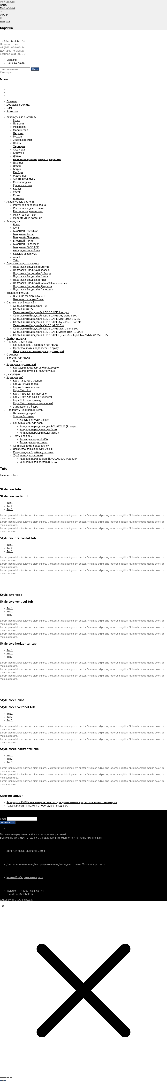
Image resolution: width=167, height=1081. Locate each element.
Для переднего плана (20, 864)
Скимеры (12, 354)
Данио (17, 156)
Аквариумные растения (21, 201)
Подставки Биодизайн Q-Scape (32, 273)
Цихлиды (18, 162)
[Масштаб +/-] (1, 1077)
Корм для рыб (15, 377)
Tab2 (10, 506)
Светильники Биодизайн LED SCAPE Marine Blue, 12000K (48, 331)
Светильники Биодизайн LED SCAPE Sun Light (41, 312)
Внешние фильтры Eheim (28, 299)
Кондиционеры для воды (28, 422)
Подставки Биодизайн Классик (31, 270)
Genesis (17, 361)
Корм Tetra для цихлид (27, 400)
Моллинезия (20, 130)
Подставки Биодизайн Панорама (33, 289)
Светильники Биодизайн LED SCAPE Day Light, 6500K (46, 315)
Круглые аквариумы (25, 253)
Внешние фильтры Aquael (29, 296)
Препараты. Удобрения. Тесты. (25, 409)
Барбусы (18, 152)
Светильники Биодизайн (21, 302)
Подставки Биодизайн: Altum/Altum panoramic (40, 283)
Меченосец (19, 126)
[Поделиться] (8, 1077)
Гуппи (16, 120)
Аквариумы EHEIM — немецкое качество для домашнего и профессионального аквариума (62, 802)
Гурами (17, 136)
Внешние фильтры (18, 292)
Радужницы (20, 175)
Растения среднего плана (28, 208)
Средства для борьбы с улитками (33, 452)
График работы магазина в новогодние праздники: (37, 805)
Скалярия (19, 149)
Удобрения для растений (28, 455)
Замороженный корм (25, 406)
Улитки (17, 191)
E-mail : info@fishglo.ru (20, 894)
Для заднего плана (69, 864)
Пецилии (18, 123)
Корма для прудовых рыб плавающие (36, 367)
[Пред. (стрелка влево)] (1, 1080)
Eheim (16, 224)
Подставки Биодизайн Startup (31, 266)
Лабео (17, 165)
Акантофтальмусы (24, 178)
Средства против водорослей (31, 445)
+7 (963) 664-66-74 (12, 40)
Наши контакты (16, 63)
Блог (9, 92)
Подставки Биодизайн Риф (29, 279)
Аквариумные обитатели (21, 117)
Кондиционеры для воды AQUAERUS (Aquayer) (48, 426)
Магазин (12, 59)
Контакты (12, 95)
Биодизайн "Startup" (25, 231)
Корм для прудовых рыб (21, 364)
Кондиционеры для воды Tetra (38, 429)
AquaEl (17, 257)
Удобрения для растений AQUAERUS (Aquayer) (48, 458)
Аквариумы (13, 221)
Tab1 (10, 502)
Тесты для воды (22, 436)
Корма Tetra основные (26, 387)
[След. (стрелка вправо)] (4, 1080)
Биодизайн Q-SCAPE (26, 247)
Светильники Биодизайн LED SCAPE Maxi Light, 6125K (46, 318)
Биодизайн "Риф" (24, 240)
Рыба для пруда (16, 338)
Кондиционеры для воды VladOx (39, 432)
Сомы (16, 195)
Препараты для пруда (20, 341)
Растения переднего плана (29, 204)
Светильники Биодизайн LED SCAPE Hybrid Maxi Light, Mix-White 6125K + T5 (60, 335)
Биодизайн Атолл (23, 234)
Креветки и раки (22, 185)
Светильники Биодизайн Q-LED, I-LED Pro (38, 325)
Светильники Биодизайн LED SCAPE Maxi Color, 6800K (46, 328)
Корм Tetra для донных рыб (30, 393)
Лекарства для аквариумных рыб (33, 449)
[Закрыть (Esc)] (11, 1077)
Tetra (16, 260)
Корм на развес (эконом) (28, 380)
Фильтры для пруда (18, 357)
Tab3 (10, 509)
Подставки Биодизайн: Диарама (32, 286)
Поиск (35, 69)
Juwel (16, 227)
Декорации (13, 374)
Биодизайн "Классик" (26, 244)
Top (2, 905)
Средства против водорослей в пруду (36, 348)
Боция (17, 169)
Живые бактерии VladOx (34, 419)
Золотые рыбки (22, 139)
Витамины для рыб (24, 413)
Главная (12, 85)
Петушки (18, 133)
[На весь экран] (4, 1077)
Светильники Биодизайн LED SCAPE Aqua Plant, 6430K (47, 322)
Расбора (18, 172)
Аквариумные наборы (26, 250)
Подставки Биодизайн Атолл (30, 276)
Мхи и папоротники (24, 214)
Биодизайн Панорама (26, 237)
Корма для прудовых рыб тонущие (34, 370)
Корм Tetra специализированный (33, 403)
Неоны (17, 143)
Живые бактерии (23, 416)
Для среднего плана (45, 864)
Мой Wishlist (7, 8)
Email (3, 818)
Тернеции (19, 146)
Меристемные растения (27, 217)
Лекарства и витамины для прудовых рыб (38, 351)
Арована (18, 198)
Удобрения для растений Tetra (38, 462)
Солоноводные (22, 182)
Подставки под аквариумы (23, 263)
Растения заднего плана (28, 211)
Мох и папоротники (93, 864)
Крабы (17, 188)
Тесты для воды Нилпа (33, 442)
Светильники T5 (23, 309)
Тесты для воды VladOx (34, 439)
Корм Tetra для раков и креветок (32, 396)
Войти (3, 5)
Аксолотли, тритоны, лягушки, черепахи (37, 159)
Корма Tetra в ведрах (26, 383)
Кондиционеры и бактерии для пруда (35, 344)
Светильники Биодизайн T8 (30, 305)
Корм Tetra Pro (22, 390)
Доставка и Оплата (18, 89)
